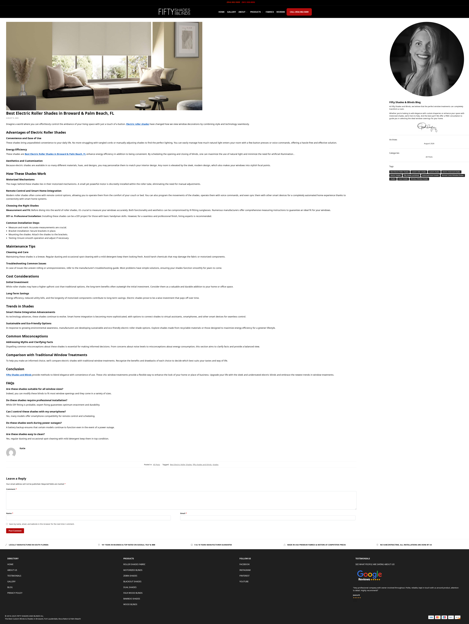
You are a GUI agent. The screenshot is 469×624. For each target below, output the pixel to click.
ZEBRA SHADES (130, 575)
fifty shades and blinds (202, 464)
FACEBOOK (244, 564)
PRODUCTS (128, 558)
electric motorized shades (451, 172)
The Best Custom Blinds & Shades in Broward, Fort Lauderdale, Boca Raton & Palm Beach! (43, 618)
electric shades (396, 175)
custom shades (434, 172)
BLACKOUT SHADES (132, 581)
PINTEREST (244, 575)
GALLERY (11, 581)
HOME (10, 564)
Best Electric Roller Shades (181, 464)
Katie (22, 448)
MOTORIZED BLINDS (132, 570)
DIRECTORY (13, 558)
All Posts (156, 464)
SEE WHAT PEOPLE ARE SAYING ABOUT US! (375, 564)
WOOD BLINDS (130, 604)
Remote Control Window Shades (453, 175)
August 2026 (429, 143)
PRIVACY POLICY (14, 593)
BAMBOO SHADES (131, 598)
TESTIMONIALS (14, 575)
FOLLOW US (245, 558)
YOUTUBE (244, 581)
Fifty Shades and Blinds (19, 374)
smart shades (403, 179)
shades (215, 464)
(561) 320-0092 (248, 2)
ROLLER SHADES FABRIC (134, 564)
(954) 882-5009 (234, 2)
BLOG (10, 587)
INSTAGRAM (245, 570)
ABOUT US (12, 570)
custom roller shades (419, 172)
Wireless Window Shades (419, 179)
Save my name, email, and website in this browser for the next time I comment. (41, 524)
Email (183, 513)
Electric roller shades (137, 124)
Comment (11, 489)
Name (9, 513)
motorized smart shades (430, 175)
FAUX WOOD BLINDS (132, 593)
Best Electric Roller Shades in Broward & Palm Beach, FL (55, 154)
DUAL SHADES (129, 587)
